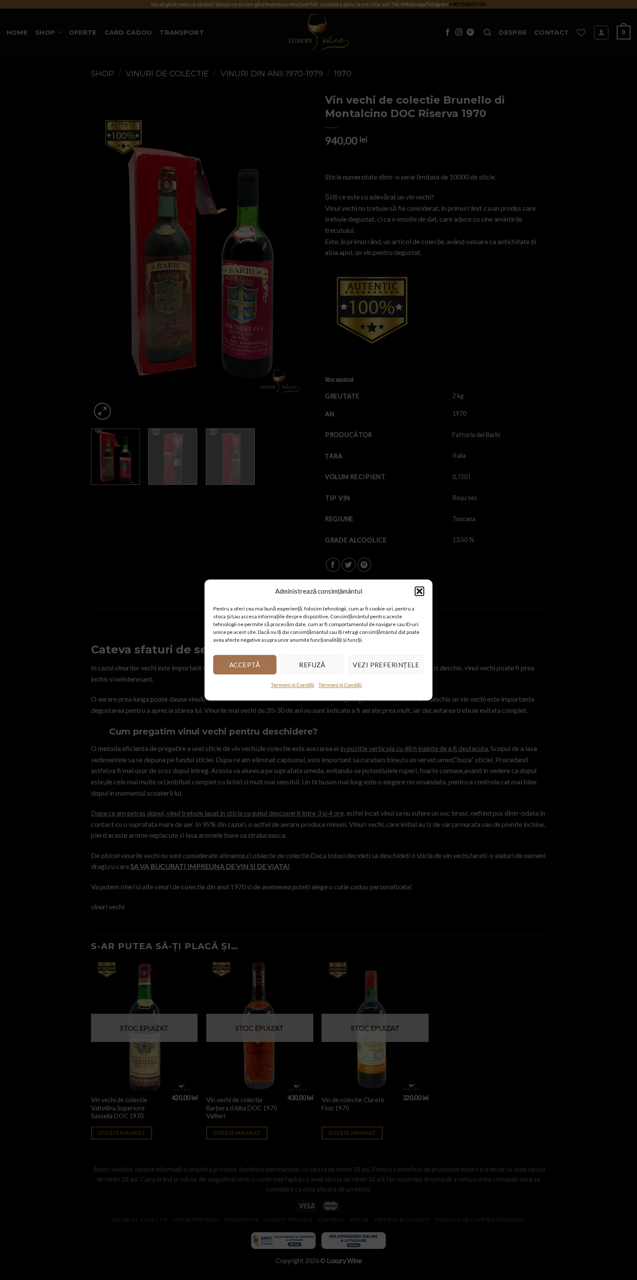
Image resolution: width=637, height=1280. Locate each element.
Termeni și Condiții (292, 685)
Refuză (312, 665)
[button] (419, 591)
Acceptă (244, 665)
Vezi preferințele (386, 665)
